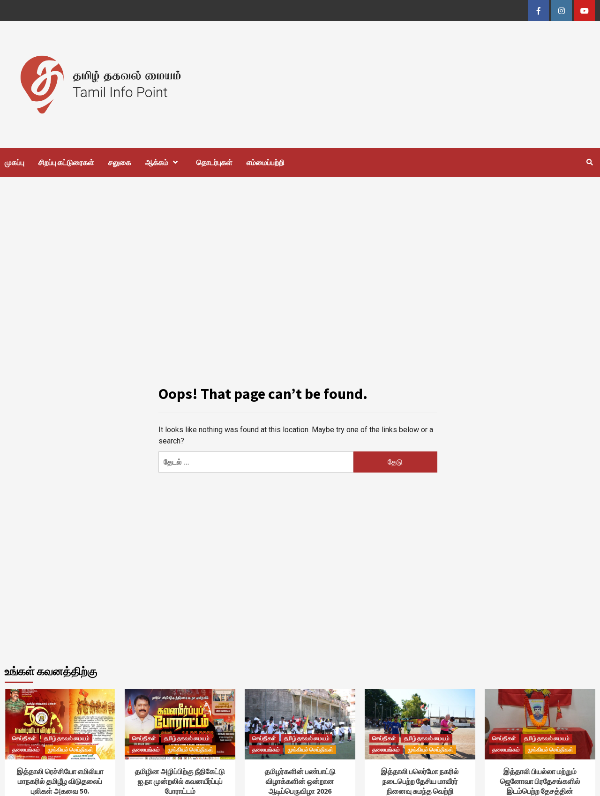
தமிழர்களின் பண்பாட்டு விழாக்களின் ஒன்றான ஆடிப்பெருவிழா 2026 (300, 781)
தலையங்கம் (26, 749)
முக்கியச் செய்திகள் (70, 749)
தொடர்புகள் (214, 162)
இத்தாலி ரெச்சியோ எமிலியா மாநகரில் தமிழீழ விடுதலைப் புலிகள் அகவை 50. (60, 781)
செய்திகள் (24, 738)
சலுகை (119, 162)
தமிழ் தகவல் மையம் (67, 738)
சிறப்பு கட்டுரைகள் (66, 162)
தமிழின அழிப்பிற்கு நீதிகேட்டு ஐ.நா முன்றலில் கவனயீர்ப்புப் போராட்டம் (180, 781)
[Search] (589, 162)
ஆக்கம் (156, 162)
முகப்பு (14, 162)
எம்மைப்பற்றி (266, 162)
